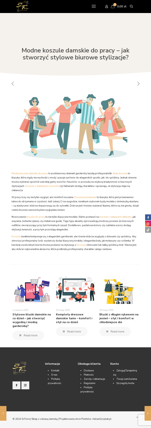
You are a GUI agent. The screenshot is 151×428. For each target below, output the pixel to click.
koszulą (81, 245)
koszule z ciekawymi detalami (115, 217)
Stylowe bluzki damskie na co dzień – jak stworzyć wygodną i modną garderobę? (32, 320)
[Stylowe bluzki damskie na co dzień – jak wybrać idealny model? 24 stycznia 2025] (3, 413)
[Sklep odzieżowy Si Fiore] (22, 6)
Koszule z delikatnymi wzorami (42, 186)
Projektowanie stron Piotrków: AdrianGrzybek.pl (85, 419)
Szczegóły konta (125, 383)
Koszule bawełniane (85, 197)
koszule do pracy (35, 217)
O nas (54, 374)
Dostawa (89, 370)
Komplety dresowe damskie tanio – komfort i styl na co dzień (74, 318)
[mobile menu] (94, 6)
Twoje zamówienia (126, 379)
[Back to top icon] (137, 417)
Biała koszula (120, 173)
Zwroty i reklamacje (94, 379)
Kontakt (55, 370)
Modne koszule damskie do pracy (30, 173)
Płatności (89, 374)
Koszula (16, 236)
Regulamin (89, 383)
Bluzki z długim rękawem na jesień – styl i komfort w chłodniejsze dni (118, 318)
